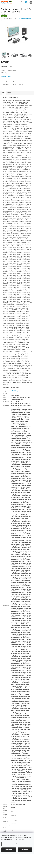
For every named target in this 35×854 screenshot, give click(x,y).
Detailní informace (6, 76)
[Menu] (31, 2)
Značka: (6, 20)
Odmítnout (8, 850)
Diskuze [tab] (9, 93)
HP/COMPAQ (14, 391)
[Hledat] (21, 2)
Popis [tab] (3, 93)
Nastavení (17, 844)
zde (23, 839)
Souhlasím (24, 850)
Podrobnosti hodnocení (24, 18)
